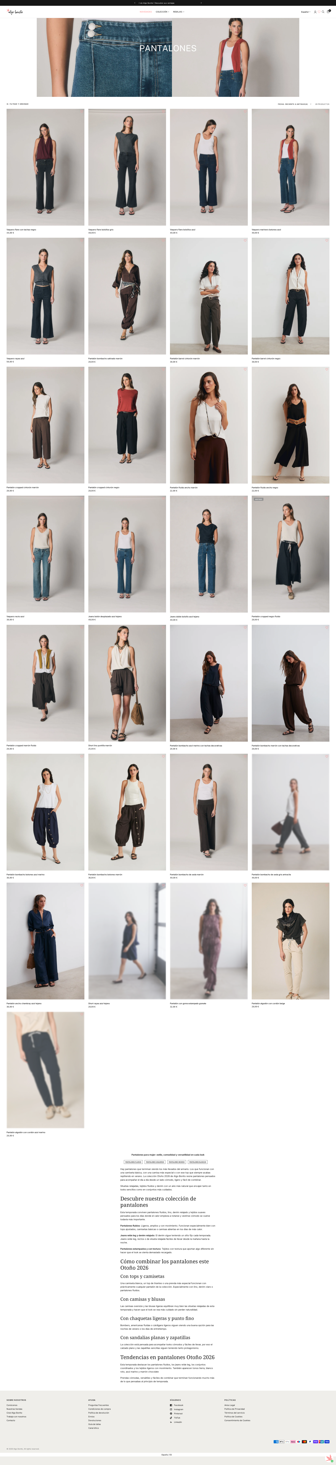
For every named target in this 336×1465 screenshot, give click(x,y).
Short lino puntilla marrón (100, 745)
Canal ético (93, 1428)
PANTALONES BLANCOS (197, 1162)
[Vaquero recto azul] (45, 554)
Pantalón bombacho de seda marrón (187, 874)
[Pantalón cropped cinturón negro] (127, 425)
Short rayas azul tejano (99, 1003)
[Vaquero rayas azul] (45, 296)
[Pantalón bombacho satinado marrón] (127, 296)
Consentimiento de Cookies (237, 1420)
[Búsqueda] (323, 12)
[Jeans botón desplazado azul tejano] (127, 554)
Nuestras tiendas (14, 1409)
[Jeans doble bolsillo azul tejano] (209, 554)
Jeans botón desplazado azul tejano (105, 616)
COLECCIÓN (161, 12)
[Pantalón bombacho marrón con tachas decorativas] (291, 683)
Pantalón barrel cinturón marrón (185, 358)
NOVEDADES (146, 12)
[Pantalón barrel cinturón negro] (291, 296)
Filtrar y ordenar (19, 104)
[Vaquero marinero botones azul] (291, 167)
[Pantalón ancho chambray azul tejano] (45, 941)
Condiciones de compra (99, 1409)
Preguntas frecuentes (98, 1405)
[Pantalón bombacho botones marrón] (127, 812)
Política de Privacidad (234, 1409)
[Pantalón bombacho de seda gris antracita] (291, 812)
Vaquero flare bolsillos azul (182, 229)
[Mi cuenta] (315, 12)
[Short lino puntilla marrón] (127, 683)
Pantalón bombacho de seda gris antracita (271, 874)
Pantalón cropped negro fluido (266, 616)
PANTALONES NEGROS (177, 1162)
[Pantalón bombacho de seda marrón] (209, 812)
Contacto (11, 1420)
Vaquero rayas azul (15, 358)
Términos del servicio (234, 1413)
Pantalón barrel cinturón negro (266, 358)
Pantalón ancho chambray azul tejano (24, 1003)
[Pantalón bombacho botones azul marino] (45, 812)
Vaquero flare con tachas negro (21, 229)
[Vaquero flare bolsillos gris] (127, 167)
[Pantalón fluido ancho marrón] (209, 425)
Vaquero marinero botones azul (266, 229)
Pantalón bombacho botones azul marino (25, 874)
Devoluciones (94, 1420)
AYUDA (92, 1400)
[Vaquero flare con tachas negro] (45, 167)
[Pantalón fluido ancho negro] (291, 425)
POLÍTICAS (230, 1400)
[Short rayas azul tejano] (127, 941)
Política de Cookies (233, 1416)
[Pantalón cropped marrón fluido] (45, 683)
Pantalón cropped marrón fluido (21, 745)
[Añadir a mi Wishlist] (81, 111)
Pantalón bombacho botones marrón (105, 874)
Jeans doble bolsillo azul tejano (184, 616)
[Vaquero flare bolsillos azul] (209, 167)
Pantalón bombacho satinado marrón (105, 358)
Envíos (91, 1416)
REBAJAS (177, 12)
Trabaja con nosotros (16, 1416)
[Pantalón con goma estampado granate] (209, 941)
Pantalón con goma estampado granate (188, 1003)
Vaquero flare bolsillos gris (100, 229)
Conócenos (12, 1405)
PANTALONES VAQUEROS (155, 1162)
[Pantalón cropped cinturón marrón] (45, 425)
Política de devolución (98, 1413)
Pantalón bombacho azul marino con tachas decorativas (196, 745)
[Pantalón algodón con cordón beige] (291, 941)
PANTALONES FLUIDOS (133, 1162)
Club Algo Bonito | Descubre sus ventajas (170, 3)
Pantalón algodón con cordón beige (268, 1003)
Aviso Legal (229, 1405)
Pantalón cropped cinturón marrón (23, 487)
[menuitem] (146, 12)
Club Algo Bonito (14, 1413)
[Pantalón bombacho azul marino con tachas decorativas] (209, 683)
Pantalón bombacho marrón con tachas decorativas (276, 745)
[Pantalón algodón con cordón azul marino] (45, 1070)
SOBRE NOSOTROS (16, 1400)
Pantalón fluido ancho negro (265, 487)
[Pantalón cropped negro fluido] (291, 554)
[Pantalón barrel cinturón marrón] (209, 296)
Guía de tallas (94, 1424)
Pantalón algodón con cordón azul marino (26, 1132)
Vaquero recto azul (15, 616)
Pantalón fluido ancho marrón (184, 487)
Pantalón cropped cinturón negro (103, 487)
